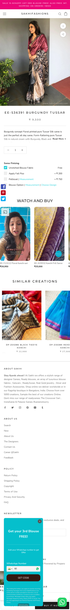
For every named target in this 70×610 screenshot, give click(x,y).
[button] (10, 569)
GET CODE (23, 577)
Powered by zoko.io (23, 604)
